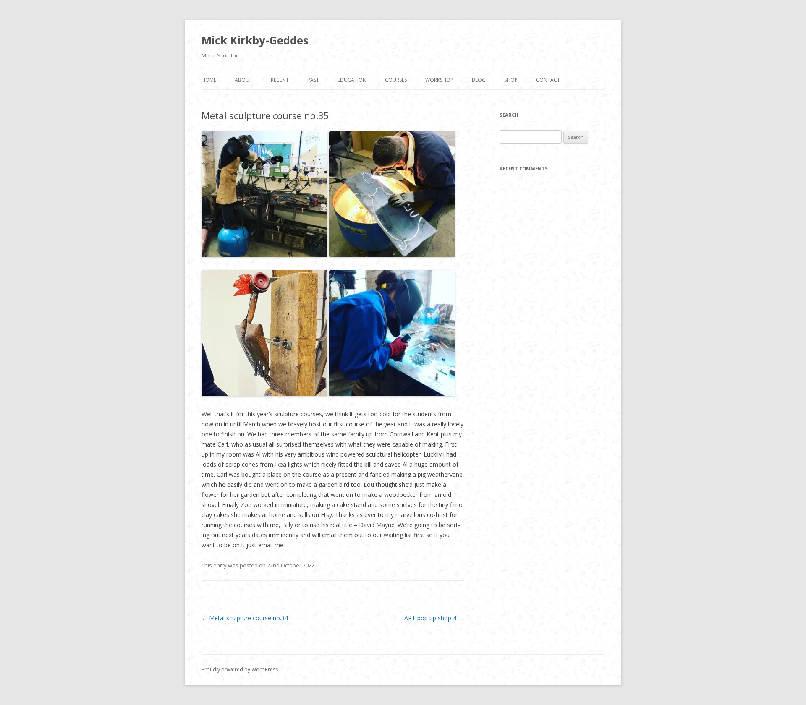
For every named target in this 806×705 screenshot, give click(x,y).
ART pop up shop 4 (434, 618)
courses (396, 80)
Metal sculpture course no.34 (245, 618)
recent (280, 80)
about (243, 80)
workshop (439, 80)
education (352, 80)
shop (511, 80)
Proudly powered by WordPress (240, 669)
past (313, 80)
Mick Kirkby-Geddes (255, 40)
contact (548, 80)
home (209, 80)
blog (479, 80)
